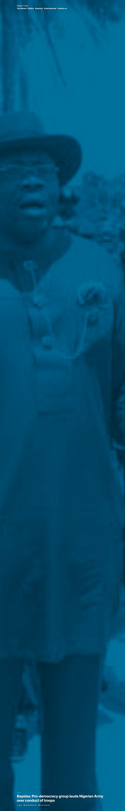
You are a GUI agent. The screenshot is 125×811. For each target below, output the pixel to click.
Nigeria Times (22, 6)
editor (20, 805)
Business (39, 8)
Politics (31, 8)
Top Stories (22, 8)
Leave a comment (45, 805)
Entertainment (50, 8)
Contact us (62, 8)
